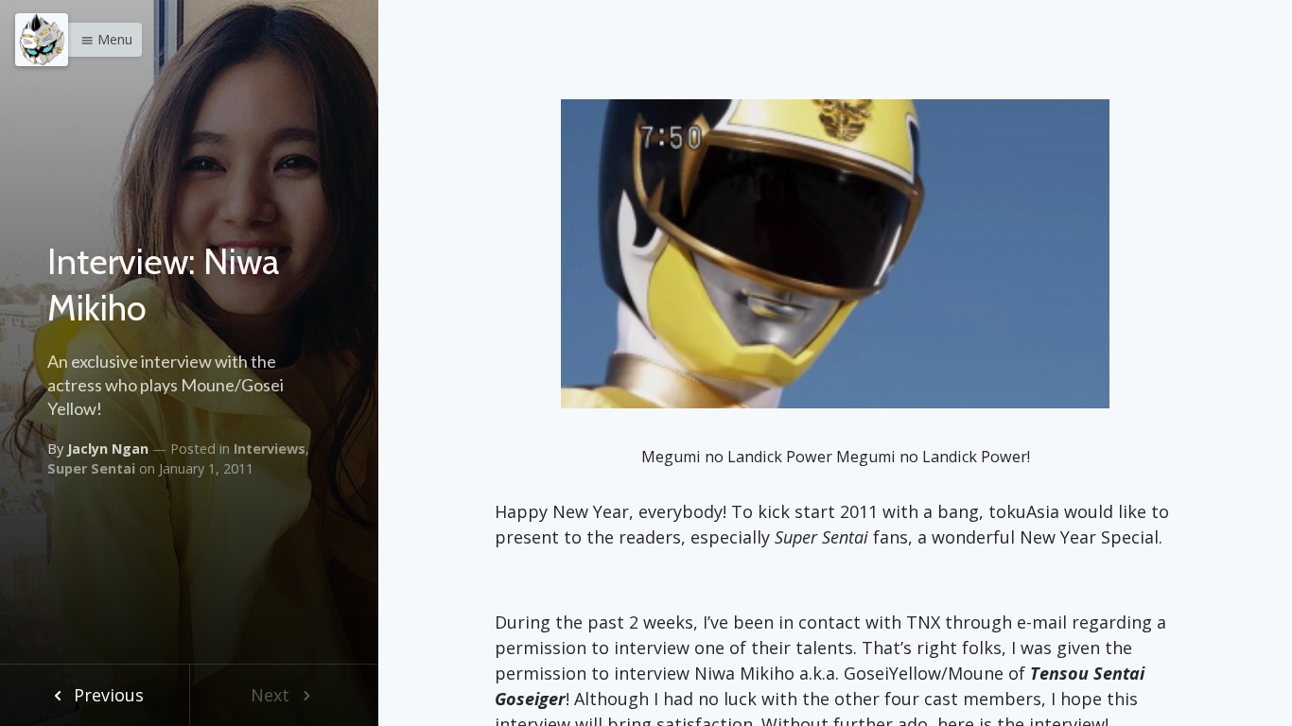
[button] (101, 40)
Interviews (270, 449)
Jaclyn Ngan (107, 449)
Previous (106, 694)
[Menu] (41, 39)
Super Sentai (91, 468)
